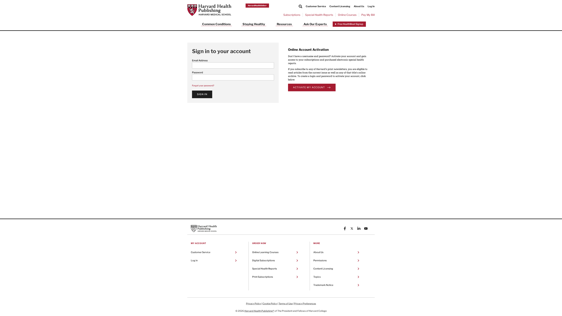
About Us (359, 6)
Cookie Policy (270, 304)
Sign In (202, 94)
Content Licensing (339, 6)
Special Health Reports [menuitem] (319, 14)
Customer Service (316, 6)
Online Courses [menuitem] (347, 14)
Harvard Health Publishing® (259, 311)
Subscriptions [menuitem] (291, 14)
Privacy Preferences (305, 304)
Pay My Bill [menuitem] (368, 14)
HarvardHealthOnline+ (257, 5)
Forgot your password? (203, 85)
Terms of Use (286, 304)
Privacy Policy (253, 304)
